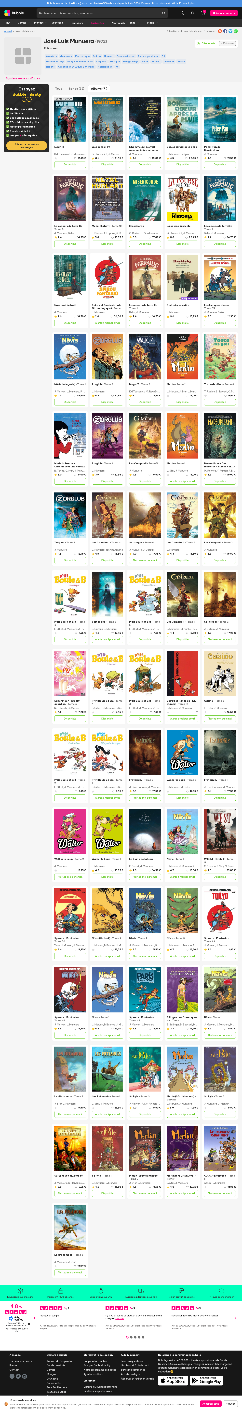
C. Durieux (135, 233)
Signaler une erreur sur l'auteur (23, 78)
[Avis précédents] (34, 1318)
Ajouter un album (93, 1374)
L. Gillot (58, 629)
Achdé (208, 1182)
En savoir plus (187, 3)
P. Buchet (86, 391)
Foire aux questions (132, 1361)
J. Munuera (77, 154)
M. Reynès (152, 391)
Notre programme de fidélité (100, 1369)
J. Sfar (183, 391)
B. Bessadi (186, 1024)
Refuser (230, 1403)
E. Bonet (134, 866)
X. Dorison (210, 866)
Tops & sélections (57, 1387)
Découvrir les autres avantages (27, 146)
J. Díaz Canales (138, 787)
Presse (13, 1365)
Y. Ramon (222, 470)
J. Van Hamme (150, 233)
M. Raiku (185, 787)
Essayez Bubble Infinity (97, 1365)
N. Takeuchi (60, 708)
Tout (58, 88)
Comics (22, 22)
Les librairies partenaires (98, 1391)
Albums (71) (99, 88)
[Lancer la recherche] (163, 13)
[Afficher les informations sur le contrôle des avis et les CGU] (29, 1324)
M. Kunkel (186, 629)
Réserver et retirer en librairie (137, 1378)
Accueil (8, 31)
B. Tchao (59, 470)
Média (150, 22)
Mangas (39, 22)
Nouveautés (118, 22)
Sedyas (185, 154)
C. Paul (232, 391)
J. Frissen (97, 233)
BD (8, 22)
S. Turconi (221, 391)
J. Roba (82, 629)
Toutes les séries (56, 1391)
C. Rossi (229, 866)
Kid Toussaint (62, 154)
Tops (132, 22)
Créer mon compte (224, 13)
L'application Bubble (95, 1361)
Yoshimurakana (114, 549)
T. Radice (209, 391)
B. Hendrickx (75, 1182)
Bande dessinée (56, 1365)
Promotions (77, 22)
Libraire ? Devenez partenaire (100, 1386)
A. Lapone (109, 233)
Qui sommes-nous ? (21, 1361)
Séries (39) (76, 88)
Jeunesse (57, 22)
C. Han (69, 470)
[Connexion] (192, 13)
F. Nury (220, 866)
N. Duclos (198, 629)
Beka (71, 233)
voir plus (119, 1318)
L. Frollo (208, 708)
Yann (57, 945)
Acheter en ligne (130, 1374)
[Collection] (182, 13)
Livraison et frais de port (135, 1365)
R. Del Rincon (149, 1103)
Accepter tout (210, 1403)
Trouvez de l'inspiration (60, 1361)
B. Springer (173, 1024)
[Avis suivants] (235, 1318)
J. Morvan (60, 391)
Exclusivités (97, 22)
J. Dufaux (148, 549)
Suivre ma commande (133, 1369)
